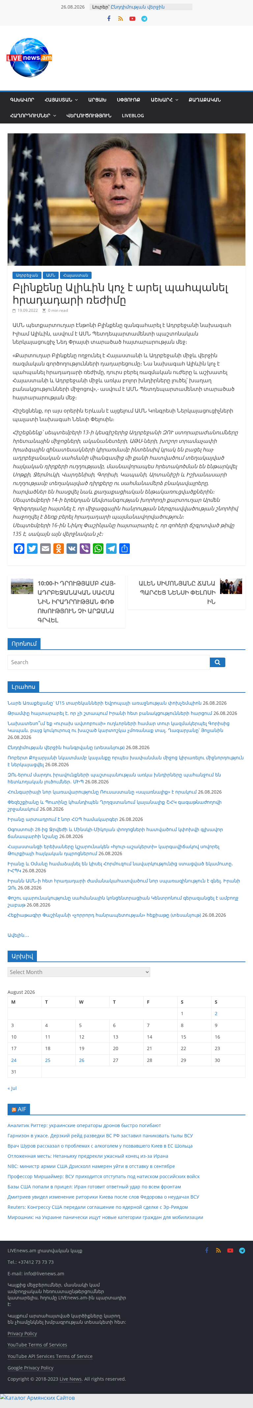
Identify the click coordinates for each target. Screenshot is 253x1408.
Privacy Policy (22, 1333)
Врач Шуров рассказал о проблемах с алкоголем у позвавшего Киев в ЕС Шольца (100, 1146)
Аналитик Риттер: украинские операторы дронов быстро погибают (84, 1125)
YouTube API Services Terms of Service (50, 1356)
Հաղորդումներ (30, 115)
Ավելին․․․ (18, 935)
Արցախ (97, 99)
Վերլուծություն (89, 115)
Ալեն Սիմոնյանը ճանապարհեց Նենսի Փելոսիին (177, 592)
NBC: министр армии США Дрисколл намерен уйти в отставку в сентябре (91, 1166)
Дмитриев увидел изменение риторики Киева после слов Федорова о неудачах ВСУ (103, 1197)
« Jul (12, 1088)
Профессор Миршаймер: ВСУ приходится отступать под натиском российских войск (104, 1176)
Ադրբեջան (27, 275)
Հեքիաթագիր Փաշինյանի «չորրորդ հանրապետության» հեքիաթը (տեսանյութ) (104, 915)
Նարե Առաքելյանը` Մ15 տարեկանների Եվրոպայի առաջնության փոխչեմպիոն (105, 703)
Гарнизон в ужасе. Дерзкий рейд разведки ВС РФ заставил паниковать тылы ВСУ (100, 1135)
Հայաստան (58, 99)
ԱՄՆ (50, 275)
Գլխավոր (22, 99)
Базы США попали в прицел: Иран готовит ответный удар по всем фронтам (94, 1186)
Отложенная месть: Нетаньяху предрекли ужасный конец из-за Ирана (88, 1156)
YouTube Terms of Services (37, 1344)
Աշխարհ (162, 99)
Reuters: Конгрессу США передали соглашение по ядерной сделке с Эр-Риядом (98, 1207)
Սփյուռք (128, 99)
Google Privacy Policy (30, 1368)
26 (81, 1060)
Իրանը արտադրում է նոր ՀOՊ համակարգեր (63, 819)
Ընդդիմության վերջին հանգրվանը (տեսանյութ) (141, 10)
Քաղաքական (205, 99)
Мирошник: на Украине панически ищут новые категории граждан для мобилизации (105, 1217)
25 (47, 1060)
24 (13, 1060)
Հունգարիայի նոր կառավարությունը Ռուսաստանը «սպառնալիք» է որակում (102, 792)
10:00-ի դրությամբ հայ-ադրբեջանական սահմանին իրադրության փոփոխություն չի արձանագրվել (77, 601)
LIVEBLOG (133, 115)
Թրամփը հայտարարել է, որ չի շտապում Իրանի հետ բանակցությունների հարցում (110, 713)
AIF (22, 1109)
